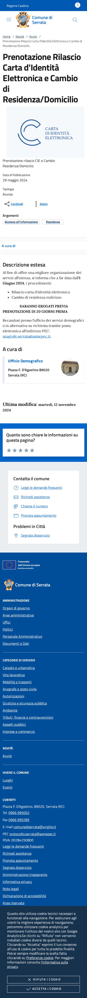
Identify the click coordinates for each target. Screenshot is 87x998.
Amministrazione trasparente (25, 874)
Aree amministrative (18, 615)
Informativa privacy (17, 881)
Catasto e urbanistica (19, 667)
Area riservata (13, 903)
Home (6, 36)
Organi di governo (16, 608)
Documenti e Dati (16, 643)
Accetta (47, 988)
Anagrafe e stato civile (20, 689)
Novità (20, 36)
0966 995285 (18, 819)
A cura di (8, 245)
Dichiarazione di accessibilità (24, 895)
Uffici (6, 622)
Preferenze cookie (39, 957)
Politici (8, 629)
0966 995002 (18, 812)
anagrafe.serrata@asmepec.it (26, 336)
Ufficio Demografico (25, 361)
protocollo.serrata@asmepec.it (33, 834)
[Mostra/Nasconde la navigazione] (9, 19)
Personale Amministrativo (22, 636)
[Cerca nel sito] (75, 20)
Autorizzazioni (13, 696)
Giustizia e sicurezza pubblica (25, 703)
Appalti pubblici (14, 724)
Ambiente (10, 710)
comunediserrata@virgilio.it (35, 826)
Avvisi (33, 36)
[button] (18, 6)
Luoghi (8, 780)
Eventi (7, 787)
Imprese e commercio (19, 731)
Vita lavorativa (14, 674)
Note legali (11, 888)
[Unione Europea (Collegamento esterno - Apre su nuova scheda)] (43, 566)
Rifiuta (47, 979)
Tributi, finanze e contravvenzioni (28, 717)
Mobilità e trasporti (17, 682)
